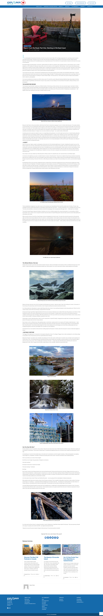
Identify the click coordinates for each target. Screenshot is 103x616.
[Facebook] (46, 538)
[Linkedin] (50, 538)
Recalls (43, 606)
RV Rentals (61, 600)
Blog (43, 599)
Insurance (61, 599)
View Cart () (91, 3)
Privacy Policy (79, 600)
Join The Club (27, 600)
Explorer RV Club (27, 574)
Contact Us (89, 6)
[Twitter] (48, 538)
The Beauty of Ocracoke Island (51, 561)
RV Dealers (44, 602)
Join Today (69, 3)
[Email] (53, 538)
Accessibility (79, 599)
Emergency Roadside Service (50, 6)
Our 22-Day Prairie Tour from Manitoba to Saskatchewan (71, 562)
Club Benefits (27, 602)
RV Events (44, 603)
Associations (44, 607)
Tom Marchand (66, 577)
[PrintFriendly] (55, 538)
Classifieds (44, 609)
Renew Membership (80, 3)
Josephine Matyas (47, 575)
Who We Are (27, 599)
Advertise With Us (80, 602)
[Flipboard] (57, 538)
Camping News (45, 605)
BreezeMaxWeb (53, 614)
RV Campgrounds (45, 600)
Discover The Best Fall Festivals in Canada (32, 560)
